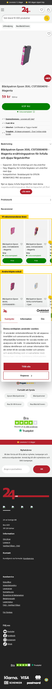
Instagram (11, 640)
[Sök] (47, 18)
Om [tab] (42, 319)
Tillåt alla (26, 366)
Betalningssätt (9, 598)
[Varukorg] (48, 9)
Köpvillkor (7, 582)
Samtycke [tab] (9, 319)
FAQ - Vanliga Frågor (11, 605)
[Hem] (26, 10)
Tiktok (9, 644)
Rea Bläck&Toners (23, 26)
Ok (41, 469)
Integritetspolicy (10, 585)
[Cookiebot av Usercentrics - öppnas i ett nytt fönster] (37, 311)
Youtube (10, 631)
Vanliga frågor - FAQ (11, 546)
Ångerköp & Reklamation (13, 595)
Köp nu (26, 106)
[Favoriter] (41, 9)
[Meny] (2, 10)
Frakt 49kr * (27, 442)
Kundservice (28, 558)
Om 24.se (6, 539)
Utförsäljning (8, 26)
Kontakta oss (8, 592)
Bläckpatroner (39, 396)
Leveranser (7, 588)
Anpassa (24, 375)
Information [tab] (26, 319)
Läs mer (26, 191)
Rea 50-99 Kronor (14, 404)
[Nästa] (50, 242)
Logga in (6, 542)
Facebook (11, 635)
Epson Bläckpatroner (16, 396)
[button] (46, 680)
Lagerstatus (8, 602)
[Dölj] (50, 144)
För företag (7, 612)
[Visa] (50, 200)
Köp (12, 260)
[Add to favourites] (49, 33)
